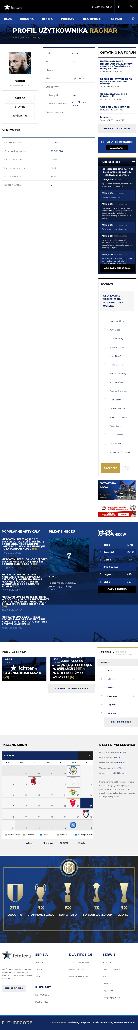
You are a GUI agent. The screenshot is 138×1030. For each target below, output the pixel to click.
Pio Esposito (115, 399)
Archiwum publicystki (71, 688)
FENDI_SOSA (107, 180)
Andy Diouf (115, 356)
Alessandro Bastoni (119, 347)
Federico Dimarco (118, 391)
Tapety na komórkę (78, 976)
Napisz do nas (14, 988)
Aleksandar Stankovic (120, 452)
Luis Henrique (116, 434)
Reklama (107, 983)
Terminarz (40, 962)
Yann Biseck (115, 329)
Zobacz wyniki (126, 468)
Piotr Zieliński (116, 382)
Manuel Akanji (117, 338)
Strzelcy (39, 976)
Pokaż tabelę (121, 722)
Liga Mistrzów (42, 995)
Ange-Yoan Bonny (118, 417)
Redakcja (107, 962)
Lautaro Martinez (118, 408)
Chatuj (20, 106)
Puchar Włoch (42, 1002)
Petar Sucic (115, 426)
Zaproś (19, 98)
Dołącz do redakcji (111, 969)
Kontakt (107, 976)
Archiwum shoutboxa (117, 268)
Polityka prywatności (113, 997)
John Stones (115, 443)
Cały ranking (117, 589)
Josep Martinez (117, 321)
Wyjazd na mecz (77, 969)
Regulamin (108, 990)
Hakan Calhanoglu (119, 373)
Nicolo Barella (116, 364)
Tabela (38, 969)
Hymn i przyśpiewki (79, 962)
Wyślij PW (19, 115)
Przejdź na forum (117, 128)
